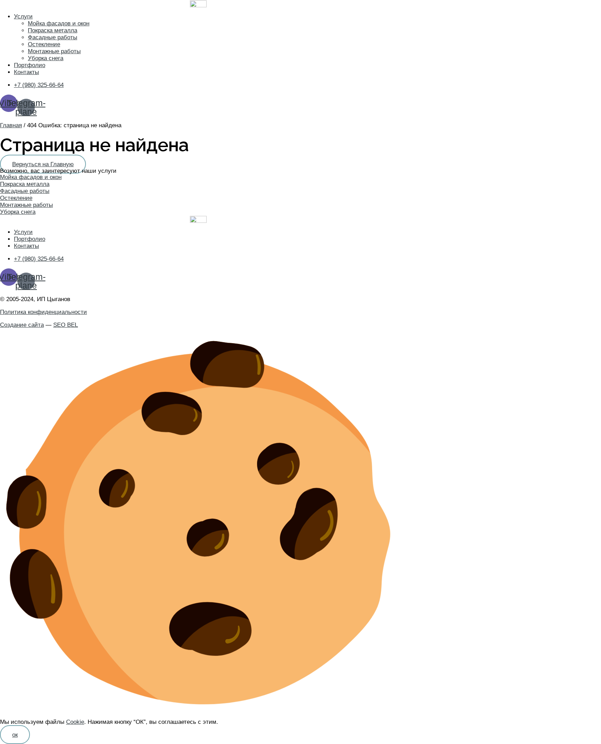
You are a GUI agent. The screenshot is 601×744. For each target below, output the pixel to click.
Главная (11, 125)
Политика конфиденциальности (43, 312)
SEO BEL (65, 325)
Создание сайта (22, 325)
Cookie (75, 722)
